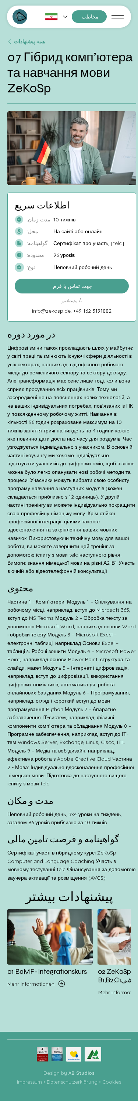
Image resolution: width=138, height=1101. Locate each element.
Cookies (111, 1082)
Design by (69, 1073)
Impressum (29, 1082)
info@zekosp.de (51, 310)
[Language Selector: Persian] (56, 16)
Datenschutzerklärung (72, 1082)
